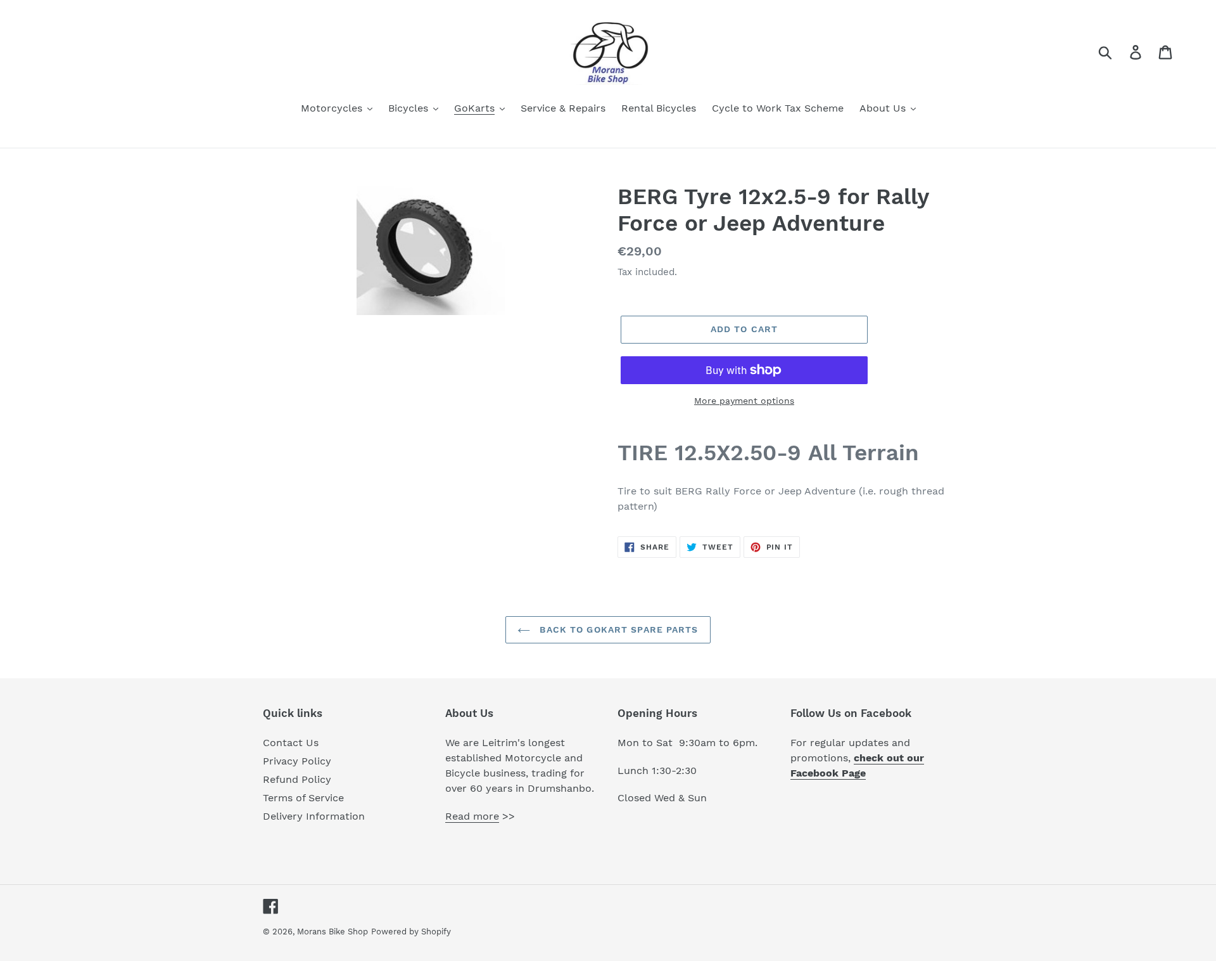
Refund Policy (297, 779)
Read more (472, 816)
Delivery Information (314, 816)
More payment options (744, 401)
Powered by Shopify (411, 931)
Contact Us (291, 743)
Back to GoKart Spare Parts (617, 629)
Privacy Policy (297, 761)
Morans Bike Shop (332, 931)
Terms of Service (303, 798)
